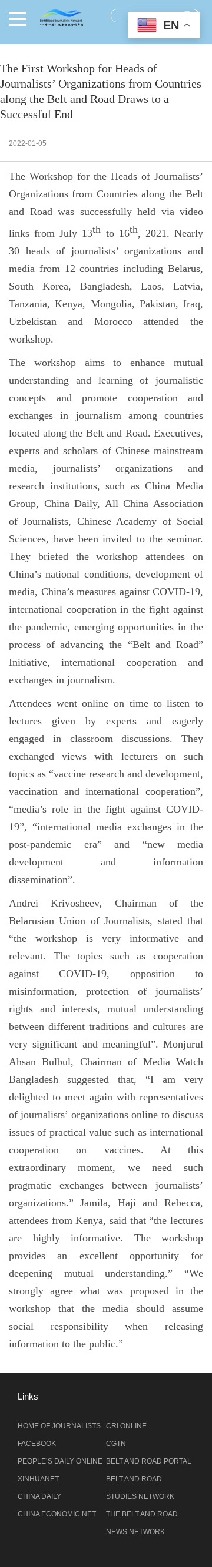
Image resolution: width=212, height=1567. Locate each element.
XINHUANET (38, 1479)
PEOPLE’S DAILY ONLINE (60, 1461)
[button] (17, 19)
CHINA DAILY (39, 1496)
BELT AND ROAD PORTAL (148, 1461)
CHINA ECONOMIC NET (57, 1514)
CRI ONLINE (126, 1426)
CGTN (116, 1444)
